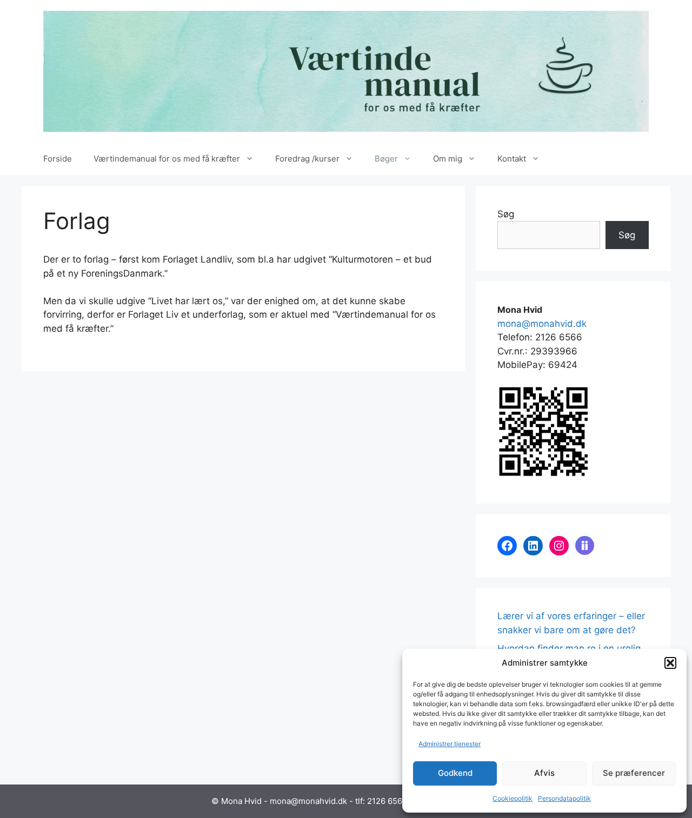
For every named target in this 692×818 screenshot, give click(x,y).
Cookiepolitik (513, 798)
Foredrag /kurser (307, 158)
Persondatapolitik (564, 798)
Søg (505, 214)
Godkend (455, 773)
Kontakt (511, 158)
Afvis (544, 773)
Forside (57, 158)
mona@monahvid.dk (542, 323)
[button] (670, 663)
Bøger (386, 158)
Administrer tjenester (449, 744)
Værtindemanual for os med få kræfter (167, 158)
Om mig (447, 158)
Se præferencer (634, 773)
